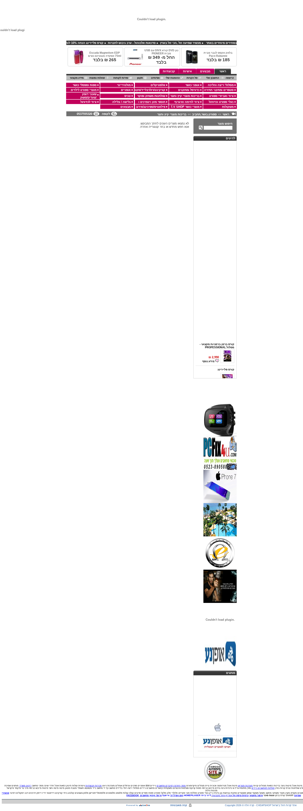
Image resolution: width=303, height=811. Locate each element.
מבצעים (205, 71)
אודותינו (155, 78)
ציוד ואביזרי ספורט (221, 96)
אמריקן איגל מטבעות (222, 795)
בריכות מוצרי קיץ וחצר (184, 96)
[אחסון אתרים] (138, 805)
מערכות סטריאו (245, 785)
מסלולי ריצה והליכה (221, 85)
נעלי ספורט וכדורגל (221, 102)
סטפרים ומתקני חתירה (219, 90)
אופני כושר (192, 85)
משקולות (228, 106)
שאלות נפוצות (97, 78)
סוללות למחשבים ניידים (263, 788)
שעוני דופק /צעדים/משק (88, 96)
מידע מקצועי (77, 78)
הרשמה (230, 78)
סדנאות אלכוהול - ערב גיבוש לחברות (145, 43)
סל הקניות (192, 78)
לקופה (106, 114)
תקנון (140, 78)
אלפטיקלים (158, 85)
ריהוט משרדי (25, 785)
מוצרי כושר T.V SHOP (185, 106)
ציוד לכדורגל (88, 102)
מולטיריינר (124, 85)
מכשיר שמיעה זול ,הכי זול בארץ (193, 43)
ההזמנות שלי (173, 78)
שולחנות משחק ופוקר (151, 96)
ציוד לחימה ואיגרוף (186, 102)
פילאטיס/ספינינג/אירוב (150, 106)
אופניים (126, 90)
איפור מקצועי (256, 795)
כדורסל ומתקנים (188, 90)
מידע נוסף (208, 358)
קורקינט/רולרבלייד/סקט (149, 90)
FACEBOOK (132, 795)
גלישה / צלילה (121, 102)
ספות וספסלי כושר (84, 85)
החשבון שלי (212, 78)
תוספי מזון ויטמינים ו (151, 102)
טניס (127, 96)
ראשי (222, 71)
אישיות (187, 71)
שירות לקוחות (120, 78)
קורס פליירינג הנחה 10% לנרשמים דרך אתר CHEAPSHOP (78, 43)
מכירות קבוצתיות (93, 785)
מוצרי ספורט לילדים (83, 90)
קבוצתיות (169, 71)
